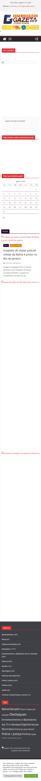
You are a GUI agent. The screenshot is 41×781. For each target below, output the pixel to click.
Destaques (6, 649)
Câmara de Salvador (9, 644)
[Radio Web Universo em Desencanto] (19, 63)
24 (4, 207)
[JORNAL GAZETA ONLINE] (4, 39)
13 (20, 198)
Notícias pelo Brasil (9, 676)
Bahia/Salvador (8, 635)
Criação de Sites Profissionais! (20, 750)
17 (4, 203)
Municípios (6, 671)
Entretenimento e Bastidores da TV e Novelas (19, 654)
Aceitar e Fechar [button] (31, 776)
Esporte (5, 661)
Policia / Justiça (16, 245)
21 (25, 203)
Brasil (6, 245)
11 (9, 198)
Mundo (4, 666)
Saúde (4, 690)
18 (9, 203)
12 (15, 198)
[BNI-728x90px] (20, 26)
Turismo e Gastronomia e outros (14, 695)
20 (20, 203)
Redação (18, 263)
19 (15, 203)
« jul (3, 217)
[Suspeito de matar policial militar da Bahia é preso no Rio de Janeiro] (20, 238)
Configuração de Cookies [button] (13, 776)
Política (5, 685)
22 (31, 203)
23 (36, 203)
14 (25, 198)
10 (4, 198)
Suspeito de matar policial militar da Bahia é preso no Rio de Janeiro (20, 254)
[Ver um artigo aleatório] (36, 39)
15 (31, 198)
